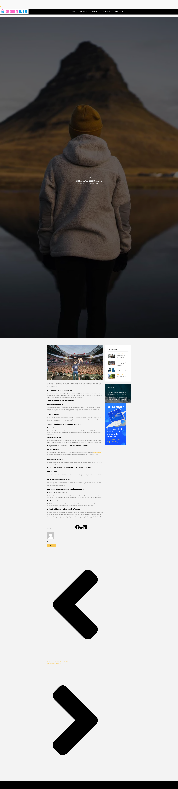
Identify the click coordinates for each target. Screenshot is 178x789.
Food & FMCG (94, 11)
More (123, 11)
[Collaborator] (115, 444)
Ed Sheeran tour (68, 483)
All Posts (51, 545)
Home (74, 11)
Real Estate (83, 11)
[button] (0, 2)
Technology (106, 11)
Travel (116, 11)
